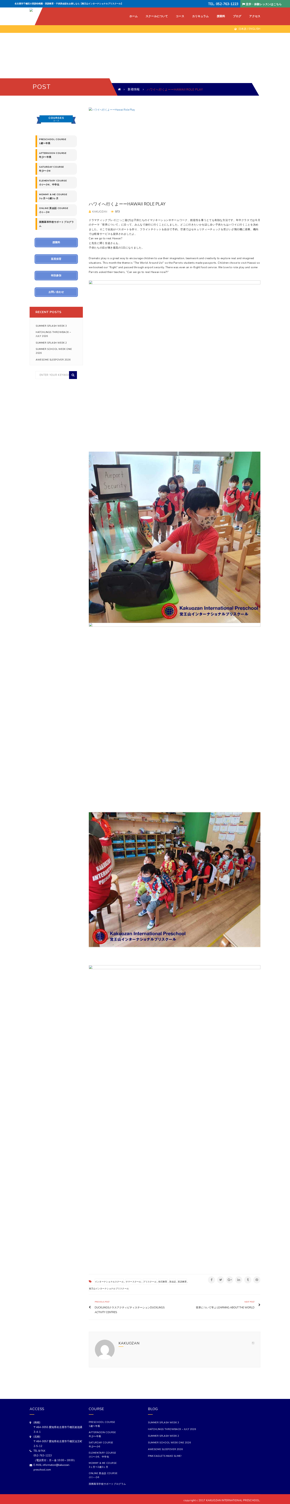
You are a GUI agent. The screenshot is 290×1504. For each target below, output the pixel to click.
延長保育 (56, 259)
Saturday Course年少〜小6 (51, 168)
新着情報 (134, 89)
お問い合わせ (56, 292)
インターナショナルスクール (109, 1281)
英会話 (172, 1281)
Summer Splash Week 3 (51, 325)
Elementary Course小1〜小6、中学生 (53, 182)
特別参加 (56, 275)
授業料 (56, 242)
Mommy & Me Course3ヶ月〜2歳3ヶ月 (53, 196)
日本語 (243, 29)
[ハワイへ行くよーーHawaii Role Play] (174, 148)
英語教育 (182, 1281)
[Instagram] (253, 1343)
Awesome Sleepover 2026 (53, 359)
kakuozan (99, 212)
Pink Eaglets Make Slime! (164, 1456)
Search (73, 375)
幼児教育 (162, 1281)
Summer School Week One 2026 (54, 351)
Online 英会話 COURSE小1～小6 (53, 210)
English (254, 29)
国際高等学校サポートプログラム (56, 223)
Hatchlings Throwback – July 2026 (53, 334)
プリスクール (149, 1281)
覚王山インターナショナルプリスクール (109, 1288)
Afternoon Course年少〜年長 (52, 155)
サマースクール (133, 1281)
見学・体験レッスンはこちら (263, 4)
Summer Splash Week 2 (51, 342)
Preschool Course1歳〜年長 (52, 141)
